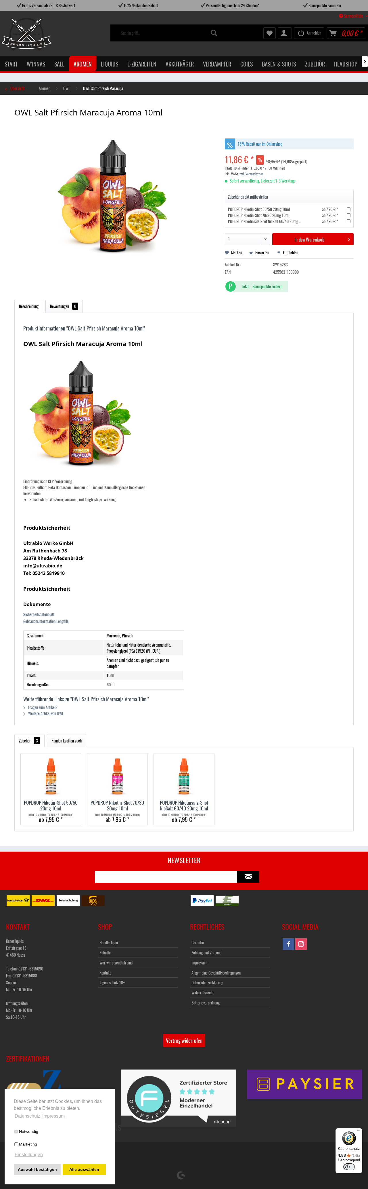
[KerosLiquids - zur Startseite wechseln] (15, 34)
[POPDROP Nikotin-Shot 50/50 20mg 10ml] (51, 776)
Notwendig (28, 1131)
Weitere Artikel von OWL (45, 713)
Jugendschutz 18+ (112, 982)
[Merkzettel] (269, 33)
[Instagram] (301, 944)
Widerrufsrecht (202, 992)
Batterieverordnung (205, 1003)
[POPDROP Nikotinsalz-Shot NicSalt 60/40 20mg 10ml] (184, 776)
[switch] (349, 1166)
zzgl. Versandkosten (251, 173)
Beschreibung (29, 306)
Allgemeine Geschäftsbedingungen (216, 973)
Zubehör (28, 741)
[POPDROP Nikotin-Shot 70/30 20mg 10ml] (117, 776)
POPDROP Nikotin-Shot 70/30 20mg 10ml (258, 215)
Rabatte (105, 952)
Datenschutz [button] (27, 1116)
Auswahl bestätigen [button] (37, 1169)
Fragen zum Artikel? (42, 707)
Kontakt (105, 973)
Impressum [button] (53, 1116)
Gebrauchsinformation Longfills (45, 621)
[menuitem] (169, 33)
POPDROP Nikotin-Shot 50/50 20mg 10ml (259, 209)
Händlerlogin (108, 942)
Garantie (197, 942)
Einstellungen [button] (29, 1154)
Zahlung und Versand (206, 952)
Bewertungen (63, 306)
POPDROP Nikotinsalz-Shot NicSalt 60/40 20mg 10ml (267, 221)
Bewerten (262, 252)
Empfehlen (290, 252)
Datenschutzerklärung (207, 982)
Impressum (199, 963)
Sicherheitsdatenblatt (38, 614)
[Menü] (358, 1131)
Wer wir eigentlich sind (116, 963)
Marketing (28, 1144)
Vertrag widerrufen (184, 1040)
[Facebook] (288, 944)
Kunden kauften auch (66, 741)
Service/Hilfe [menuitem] (353, 16)
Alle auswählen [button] (84, 1169)
